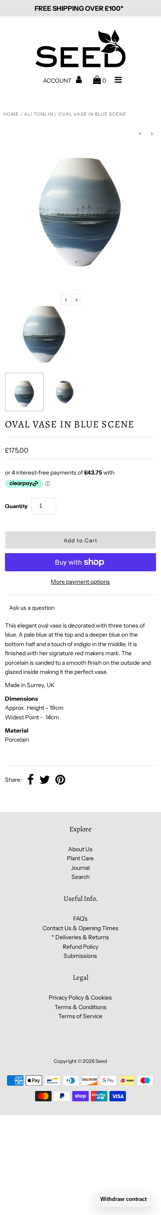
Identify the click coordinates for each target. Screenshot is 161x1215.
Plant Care (80, 858)
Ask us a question (31, 607)
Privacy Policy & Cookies (80, 997)
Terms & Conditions (80, 1007)
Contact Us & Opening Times (80, 928)
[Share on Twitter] (44, 780)
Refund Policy (80, 946)
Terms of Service (80, 1016)
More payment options (80, 581)
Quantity (16, 506)
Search (80, 877)
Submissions (80, 956)
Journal (80, 867)
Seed (101, 1061)
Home (11, 114)
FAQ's (80, 918)
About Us (80, 849)
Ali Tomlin (38, 114)
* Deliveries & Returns (80, 937)
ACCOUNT (58, 80)
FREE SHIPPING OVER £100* (79, 8)
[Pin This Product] (60, 780)
